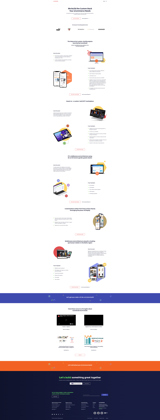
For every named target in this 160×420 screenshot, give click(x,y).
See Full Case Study (80, 149)
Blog (93, 406)
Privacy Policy (96, 418)
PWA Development (54, 407)
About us (94, 403)
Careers (94, 407)
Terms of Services (89, 418)
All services (87, 383)
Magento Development (69, 403)
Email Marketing (83, 407)
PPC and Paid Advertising (84, 406)
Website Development (55, 403)
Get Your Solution (76, 18)
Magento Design (68, 406)
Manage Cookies (102, 418)
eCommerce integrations (55, 406)
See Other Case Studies (75, 94)
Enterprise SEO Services (84, 403)
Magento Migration (68, 407)
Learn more (55, 396)
